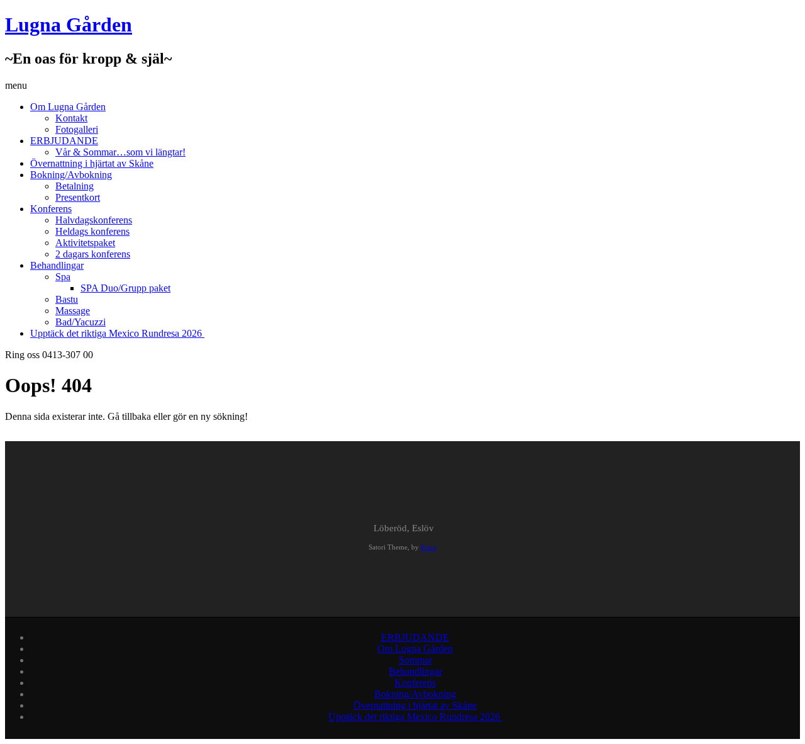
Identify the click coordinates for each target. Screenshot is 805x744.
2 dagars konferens (92, 254)
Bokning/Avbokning (71, 174)
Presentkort (77, 197)
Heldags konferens (92, 231)
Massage (72, 310)
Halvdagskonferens (93, 220)
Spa (62, 276)
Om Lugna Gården (68, 106)
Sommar (415, 660)
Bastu (66, 299)
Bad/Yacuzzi (80, 322)
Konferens (51, 208)
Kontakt (71, 118)
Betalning (74, 186)
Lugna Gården (68, 24)
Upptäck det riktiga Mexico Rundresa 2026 (117, 333)
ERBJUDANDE (64, 140)
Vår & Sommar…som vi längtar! (120, 152)
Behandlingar (57, 265)
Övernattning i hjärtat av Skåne (91, 163)
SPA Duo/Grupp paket (125, 288)
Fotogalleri (76, 129)
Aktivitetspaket (85, 242)
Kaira (428, 547)
